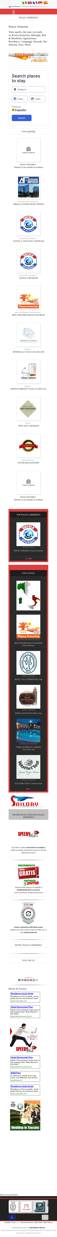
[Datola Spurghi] (28, 261)
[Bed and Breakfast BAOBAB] (28, 298)
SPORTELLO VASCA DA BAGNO (28, 352)
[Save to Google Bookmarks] (22, 980)
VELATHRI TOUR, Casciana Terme (28, 783)
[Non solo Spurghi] (28, 409)
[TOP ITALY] (28, 595)
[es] (45, 3)
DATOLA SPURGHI (28, 278)
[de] (40, 3)
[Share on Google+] (25, 980)
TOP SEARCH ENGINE (28, 463)
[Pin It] (31, 980)
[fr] (35, 3)
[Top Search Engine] (28, 445)
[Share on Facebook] (19, 980)
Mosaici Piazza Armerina (9, 1195)
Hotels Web (38, 1222)
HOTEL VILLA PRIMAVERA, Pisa (28, 679)
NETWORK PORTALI (37, 1228)
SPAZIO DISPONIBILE (28, 165)
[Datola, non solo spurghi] (28, 224)
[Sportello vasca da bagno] (28, 335)
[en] (29, 3)
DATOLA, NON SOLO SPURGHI (28, 241)
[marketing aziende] (28, 150)
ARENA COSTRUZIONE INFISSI (28, 204)
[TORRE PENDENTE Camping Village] (28, 730)
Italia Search (47, 1222)
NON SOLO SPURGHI (28, 426)
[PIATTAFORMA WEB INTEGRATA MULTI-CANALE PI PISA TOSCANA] (13, 1206)
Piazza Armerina (27, 1222)
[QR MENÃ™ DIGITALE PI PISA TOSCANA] (39, 1206)
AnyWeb (8, 1222)
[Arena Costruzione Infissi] (28, 187)
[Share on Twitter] (34, 980)
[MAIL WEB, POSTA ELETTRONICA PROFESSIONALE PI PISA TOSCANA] (26, 1206)
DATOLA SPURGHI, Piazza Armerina (28, 551)
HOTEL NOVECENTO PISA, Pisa (28, 713)
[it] (24, 3)
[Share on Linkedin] (28, 980)
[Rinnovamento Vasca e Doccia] (28, 372)
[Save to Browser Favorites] (37, 980)
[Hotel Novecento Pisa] (28, 697)
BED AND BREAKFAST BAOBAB (28, 315)
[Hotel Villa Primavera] (28, 663)
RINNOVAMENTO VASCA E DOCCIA (28, 389)
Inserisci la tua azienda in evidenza (28, 167)
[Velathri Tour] (28, 767)
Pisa (13, 1222)
